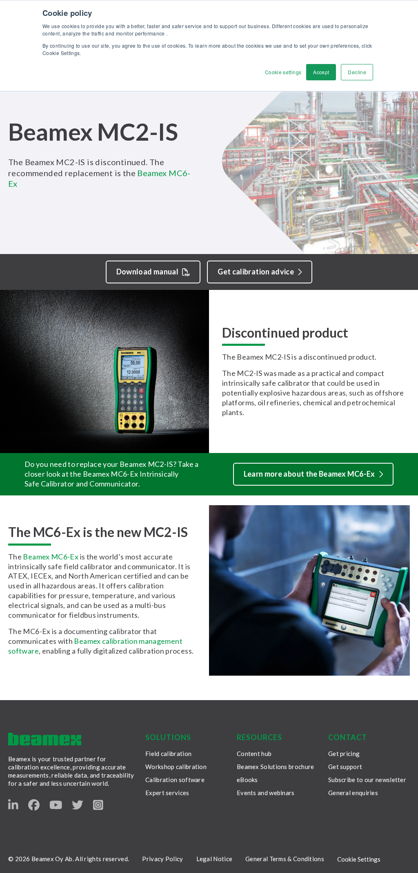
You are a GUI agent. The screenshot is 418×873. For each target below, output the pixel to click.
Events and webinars (266, 792)
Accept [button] (321, 72)
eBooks (247, 779)
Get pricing (344, 753)
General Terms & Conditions (284, 858)
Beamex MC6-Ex (50, 556)
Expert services (167, 792)
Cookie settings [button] (283, 72)
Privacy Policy (162, 858)
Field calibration (168, 753)
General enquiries (353, 792)
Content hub (254, 753)
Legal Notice (214, 858)
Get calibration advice (256, 271)
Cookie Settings (358, 859)
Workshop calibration (176, 766)
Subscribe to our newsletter (367, 779)
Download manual (147, 271)
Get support (345, 766)
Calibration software (175, 779)
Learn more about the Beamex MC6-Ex (309, 473)
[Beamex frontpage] (44, 739)
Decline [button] (357, 72)
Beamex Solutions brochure (275, 766)
